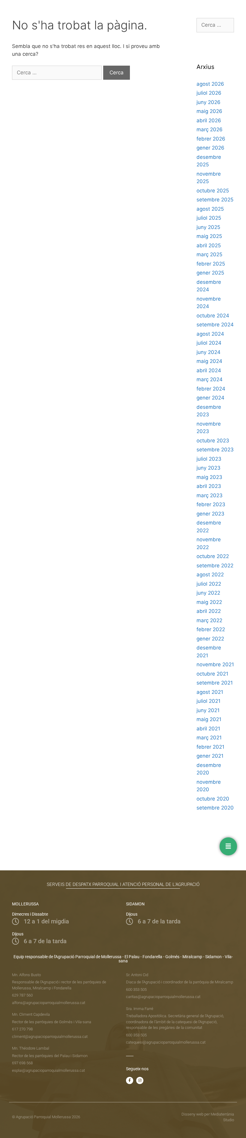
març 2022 (209, 620)
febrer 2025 (210, 264)
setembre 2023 (215, 450)
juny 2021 (208, 710)
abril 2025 (208, 245)
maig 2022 (209, 602)
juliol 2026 (208, 93)
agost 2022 (210, 575)
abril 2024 (208, 370)
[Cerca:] (57, 73)
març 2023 (209, 495)
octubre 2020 (212, 799)
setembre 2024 (215, 325)
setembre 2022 (214, 566)
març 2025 (209, 254)
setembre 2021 (214, 683)
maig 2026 (209, 111)
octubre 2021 (212, 674)
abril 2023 (208, 486)
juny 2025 (208, 227)
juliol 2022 (208, 584)
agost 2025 (210, 209)
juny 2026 (208, 102)
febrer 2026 (210, 139)
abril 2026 (208, 120)
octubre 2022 (212, 556)
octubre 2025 (212, 191)
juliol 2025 (208, 218)
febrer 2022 (210, 629)
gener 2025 (210, 273)
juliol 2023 (208, 459)
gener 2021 (210, 756)
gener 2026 (210, 148)
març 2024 (209, 379)
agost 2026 (210, 84)
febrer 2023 (210, 504)
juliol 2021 (208, 701)
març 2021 (209, 738)
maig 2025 (209, 236)
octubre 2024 (212, 316)
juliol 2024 (208, 343)
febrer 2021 (210, 747)
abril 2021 (208, 729)
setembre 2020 (215, 808)
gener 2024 (210, 398)
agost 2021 (209, 692)
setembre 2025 (214, 200)
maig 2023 (209, 477)
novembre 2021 (215, 664)
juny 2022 (208, 593)
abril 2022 (208, 611)
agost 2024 (210, 334)
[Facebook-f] (129, 1080)
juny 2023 (208, 468)
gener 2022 (210, 639)
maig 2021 (208, 719)
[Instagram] (139, 1080)
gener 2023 (210, 514)
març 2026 (209, 129)
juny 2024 (208, 352)
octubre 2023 (212, 441)
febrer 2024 (210, 389)
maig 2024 (209, 361)
